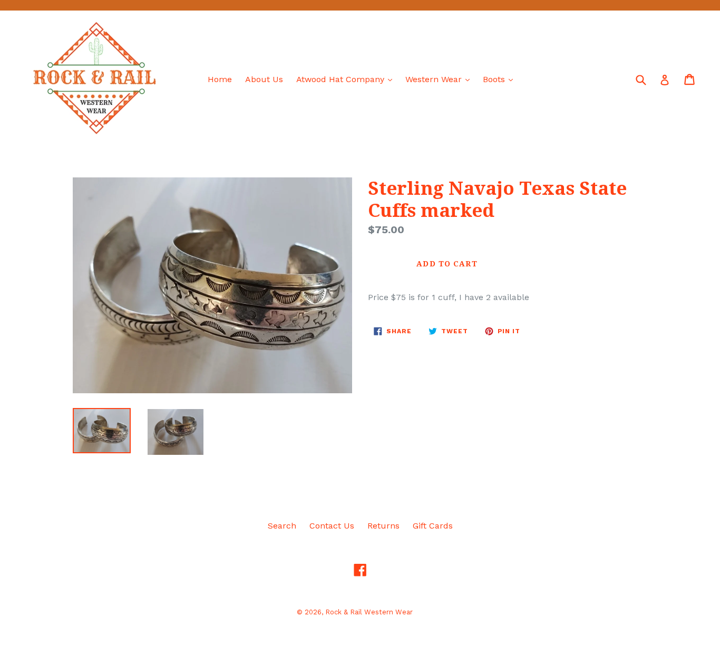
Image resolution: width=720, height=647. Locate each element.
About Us (264, 79)
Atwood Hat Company (346, 79)
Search (282, 526)
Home (220, 79)
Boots (500, 79)
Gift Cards (433, 526)
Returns (383, 526)
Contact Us (331, 526)
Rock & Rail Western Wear (369, 612)
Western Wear (440, 79)
